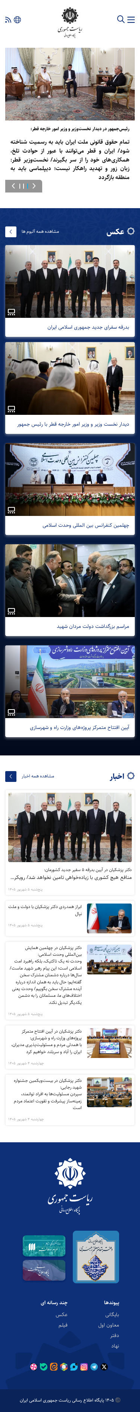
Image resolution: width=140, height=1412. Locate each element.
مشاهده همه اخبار (38, 776)
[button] (34, 186)
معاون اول (108, 1325)
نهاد (115, 1345)
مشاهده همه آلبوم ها (40, 231)
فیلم (63, 1325)
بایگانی (112, 1314)
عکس (62, 1314)
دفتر (114, 1335)
